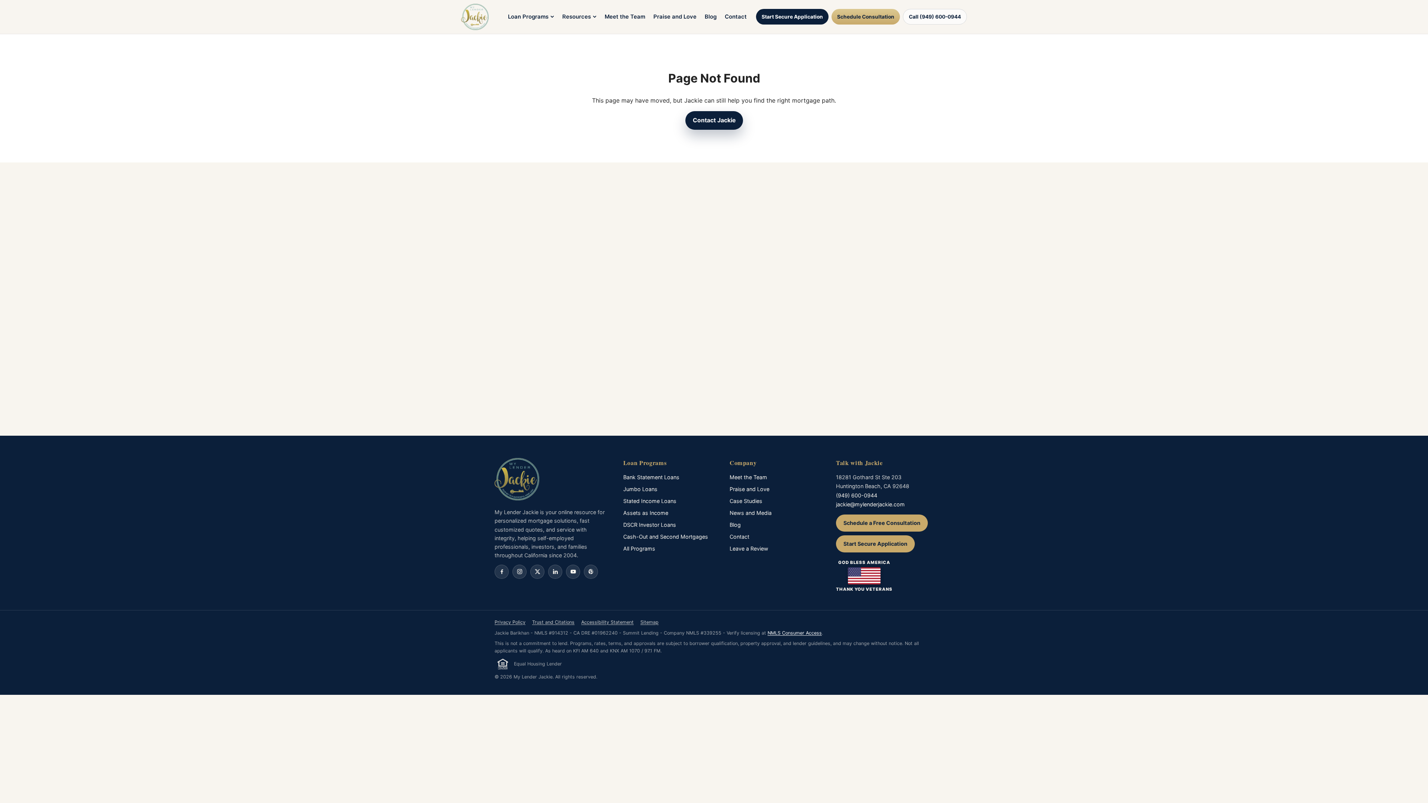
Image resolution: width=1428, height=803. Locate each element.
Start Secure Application (792, 17)
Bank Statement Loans (651, 477)
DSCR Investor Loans (649, 525)
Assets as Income (645, 513)
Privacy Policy (510, 622)
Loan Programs (528, 16)
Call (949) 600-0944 (935, 17)
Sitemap (649, 622)
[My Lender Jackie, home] (475, 17)
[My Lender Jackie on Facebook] (502, 572)
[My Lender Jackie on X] (537, 572)
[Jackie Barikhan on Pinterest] (591, 572)
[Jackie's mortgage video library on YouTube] (573, 572)
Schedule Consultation (865, 17)
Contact (736, 16)
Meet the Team (625, 16)
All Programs (639, 548)
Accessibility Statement (607, 622)
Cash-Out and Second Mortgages (665, 536)
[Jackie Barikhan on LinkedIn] (555, 572)
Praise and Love (675, 16)
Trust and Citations (553, 622)
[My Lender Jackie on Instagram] (519, 572)
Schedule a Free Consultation (881, 523)
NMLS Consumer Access (795, 633)
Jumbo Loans (640, 489)
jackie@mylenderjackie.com (870, 504)
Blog (711, 16)
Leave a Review (749, 548)
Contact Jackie (714, 120)
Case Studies (746, 501)
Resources (576, 16)
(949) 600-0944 (856, 495)
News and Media (751, 513)
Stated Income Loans (649, 501)
